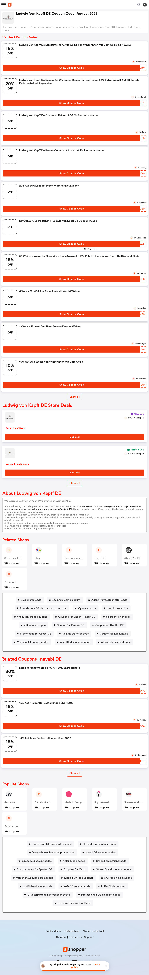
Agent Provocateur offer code (109, 600)
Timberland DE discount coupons (52, 844)
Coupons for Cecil (74, 869)
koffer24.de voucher (113, 886)
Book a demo (53, 931)
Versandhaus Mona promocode (34, 877)
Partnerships (71, 931)
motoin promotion (117, 608)
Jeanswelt (10, 802)
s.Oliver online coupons (118, 877)
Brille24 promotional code (111, 861)
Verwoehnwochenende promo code (53, 852)
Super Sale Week (15, 428)
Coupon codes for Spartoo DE (34, 869)
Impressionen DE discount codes (100, 894)
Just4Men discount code (37, 886)
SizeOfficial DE (13, 558)
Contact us (75, 937)
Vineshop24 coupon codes (32, 642)
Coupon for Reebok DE (70, 625)
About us (60, 937)
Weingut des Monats (17, 464)
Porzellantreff (42, 802)
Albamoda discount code (116, 642)
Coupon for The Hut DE (109, 625)
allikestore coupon (35, 625)
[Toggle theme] (145, 5)
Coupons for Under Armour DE (76, 616)
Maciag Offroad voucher (78, 877)
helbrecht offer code (118, 616)
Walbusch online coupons (32, 616)
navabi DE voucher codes (101, 852)
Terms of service (92, 956)
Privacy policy (76, 956)
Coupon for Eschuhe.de (114, 633)
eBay (37, 558)
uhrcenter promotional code (99, 844)
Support (89, 937)
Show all (75, 396)
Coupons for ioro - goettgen (74, 903)
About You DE (132, 558)
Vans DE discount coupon (75, 642)
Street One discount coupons (113, 869)
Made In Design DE (75, 802)
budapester (11, 826)
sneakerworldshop (135, 802)
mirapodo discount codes (37, 861)
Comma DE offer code (75, 633)
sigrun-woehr (102, 802)
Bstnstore (10, 582)
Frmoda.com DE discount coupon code (43, 608)
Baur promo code (31, 600)
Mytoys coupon (87, 608)
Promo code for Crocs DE (35, 633)
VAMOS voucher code (76, 886)
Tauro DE (99, 558)
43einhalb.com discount (66, 600)
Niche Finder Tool (93, 931)
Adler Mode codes (74, 861)
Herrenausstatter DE (76, 558)
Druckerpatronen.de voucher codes (49, 894)
